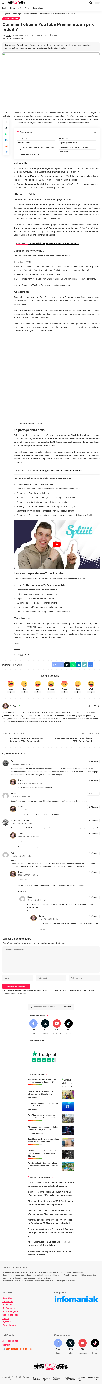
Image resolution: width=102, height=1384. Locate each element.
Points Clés (23, 138)
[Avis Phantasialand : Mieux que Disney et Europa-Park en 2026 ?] (68, 1118)
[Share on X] (6, 128)
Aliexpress (63, 138)
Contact (6, 1345)
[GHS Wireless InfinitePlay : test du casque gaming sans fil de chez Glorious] (68, 1154)
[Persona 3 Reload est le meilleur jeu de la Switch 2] (68, 1106)
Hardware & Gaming (35, 1133)
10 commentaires (40, 35)
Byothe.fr (6, 1322)
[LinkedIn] (98, 706)
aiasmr (31, 1251)
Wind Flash (33, 1211)
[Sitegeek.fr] (16, 2)
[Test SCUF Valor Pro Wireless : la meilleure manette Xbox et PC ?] (68, 1083)
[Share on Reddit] (6, 146)
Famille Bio (7, 1301)
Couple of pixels (10, 1315)
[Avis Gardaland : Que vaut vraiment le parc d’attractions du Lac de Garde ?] (68, 1166)
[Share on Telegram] (6, 152)
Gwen (8, 35)
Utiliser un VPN (23, 143)
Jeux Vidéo (32, 1097)
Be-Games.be (8, 1308)
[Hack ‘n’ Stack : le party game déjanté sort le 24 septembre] (68, 1094)
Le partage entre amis (68, 143)
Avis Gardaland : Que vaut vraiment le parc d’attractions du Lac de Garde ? (44, 1165)
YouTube (28, 655)
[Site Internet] (95, 706)
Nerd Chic (7, 1298)
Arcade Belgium (10, 1311)
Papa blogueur (9, 1325)
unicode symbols (35, 1183)
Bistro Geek (8, 1305)
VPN (34, 215)
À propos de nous (11, 1341)
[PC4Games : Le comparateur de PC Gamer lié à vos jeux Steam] (68, 1130)
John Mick (32, 1229)
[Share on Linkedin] (6, 140)
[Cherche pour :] (46, 1007)
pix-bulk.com (33, 1192)
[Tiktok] (68, 1027)
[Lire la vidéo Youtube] (57, 544)
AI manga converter (36, 1220)
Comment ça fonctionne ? (30, 154)
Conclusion (63, 152)
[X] (45, 1027)
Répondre (94, 761)
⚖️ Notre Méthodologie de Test (16, 1349)
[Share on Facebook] (6, 122)
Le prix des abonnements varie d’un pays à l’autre (36, 148)
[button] (4, 2)
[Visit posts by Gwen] (5, 706)
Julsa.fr (5, 1318)
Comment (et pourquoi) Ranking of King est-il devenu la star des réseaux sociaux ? (51, 1232)
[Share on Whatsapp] (6, 134)
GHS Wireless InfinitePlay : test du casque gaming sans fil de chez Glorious (42, 1153)
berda (13, 794)
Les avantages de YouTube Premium (74, 147)
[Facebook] (33, 1027)
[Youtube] (56, 1027)
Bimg (30, 1201)
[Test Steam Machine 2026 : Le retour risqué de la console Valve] (68, 1142)
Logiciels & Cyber (11, 18)
